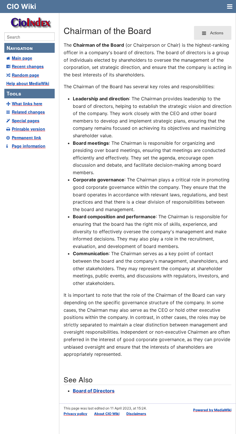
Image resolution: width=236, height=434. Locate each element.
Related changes (28, 112)
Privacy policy (75, 414)
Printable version (28, 129)
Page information (28, 146)
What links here (27, 103)
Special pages (25, 120)
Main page (22, 58)
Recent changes (28, 66)
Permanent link (26, 137)
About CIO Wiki (106, 414)
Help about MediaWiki (27, 83)
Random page (25, 75)
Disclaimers (136, 414)
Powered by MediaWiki (212, 410)
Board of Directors (94, 391)
